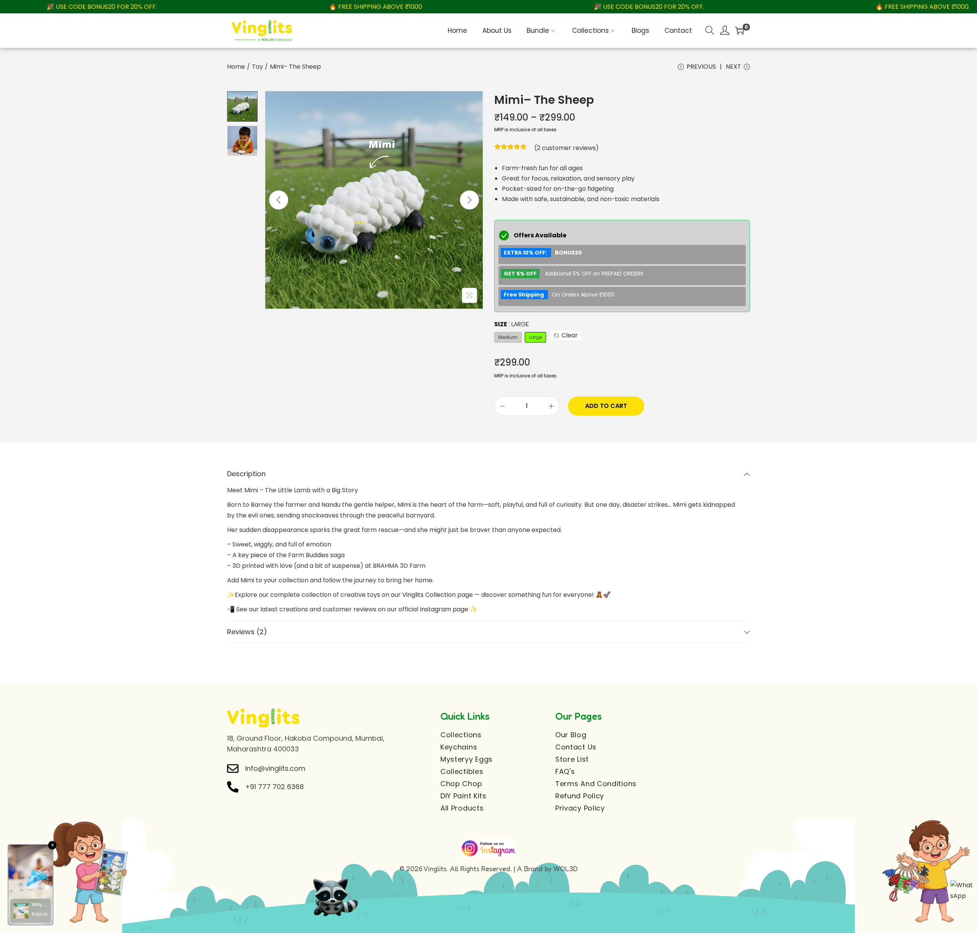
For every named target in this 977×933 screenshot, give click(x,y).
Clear (569, 335)
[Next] (469, 199)
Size (511, 324)
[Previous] (278, 199)
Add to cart (606, 405)
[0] (739, 30)
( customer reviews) (566, 147)
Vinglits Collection (429, 594)
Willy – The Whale (40, 904)
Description (246, 474)
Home (236, 66)
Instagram (435, 609)
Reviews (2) (247, 632)
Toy (257, 66)
